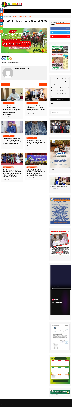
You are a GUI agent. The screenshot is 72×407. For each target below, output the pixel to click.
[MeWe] (1, 23)
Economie (19, 11)
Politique (13, 11)
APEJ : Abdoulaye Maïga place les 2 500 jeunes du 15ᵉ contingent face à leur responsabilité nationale (36, 172)
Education (31, 11)
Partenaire (66, 11)
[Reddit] (1, 14)
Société (26, 11)
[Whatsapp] (8, 58)
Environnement (45, 11)
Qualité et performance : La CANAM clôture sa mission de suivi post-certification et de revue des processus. (12, 141)
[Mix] (1, 26)
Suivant (42, 84)
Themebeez (15, 404)
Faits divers (53, 11)
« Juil (51, 103)
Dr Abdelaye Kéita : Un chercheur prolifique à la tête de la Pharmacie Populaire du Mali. (36, 143)
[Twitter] (5, 58)
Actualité (7, 11)
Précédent (6, 84)
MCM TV (60, 11)
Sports (37, 11)
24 (52, 93)
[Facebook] (2, 58)
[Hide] (0, 34)
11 (54, 87)
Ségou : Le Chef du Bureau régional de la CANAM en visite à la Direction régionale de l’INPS (36, 108)
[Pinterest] (1, 20)
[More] (10, 58)
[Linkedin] (1, 17)
